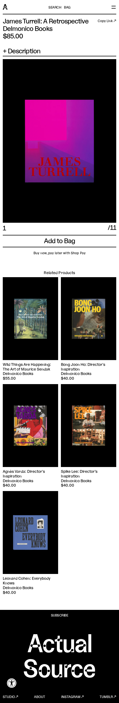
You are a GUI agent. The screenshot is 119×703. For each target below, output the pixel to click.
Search (54, 7)
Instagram (71, 697)
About (39, 697)
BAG (67, 7)
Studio (9, 697)
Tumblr (106, 697)
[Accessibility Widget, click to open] (12, 683)
